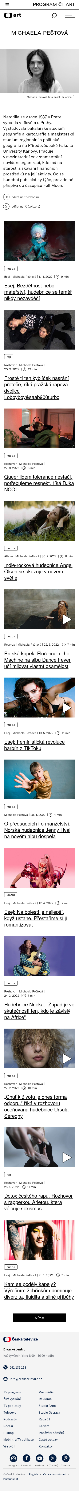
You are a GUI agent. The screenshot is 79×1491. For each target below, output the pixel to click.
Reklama (45, 1399)
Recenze (9, 644)
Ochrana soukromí (54, 1474)
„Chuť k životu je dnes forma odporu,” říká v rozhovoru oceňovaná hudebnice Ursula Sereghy (36, 1106)
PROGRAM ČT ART (54, 4)
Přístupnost (10, 1479)
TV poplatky (12, 1406)
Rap (9, 357)
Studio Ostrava (49, 1412)
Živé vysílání (12, 1399)
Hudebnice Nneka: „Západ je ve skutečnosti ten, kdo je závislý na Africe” (39, 1010)
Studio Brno (47, 1406)
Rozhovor (10, 365)
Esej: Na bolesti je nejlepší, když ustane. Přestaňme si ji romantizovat (35, 918)
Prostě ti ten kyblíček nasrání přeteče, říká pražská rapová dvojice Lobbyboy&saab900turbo (36, 387)
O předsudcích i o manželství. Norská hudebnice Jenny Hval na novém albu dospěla (37, 830)
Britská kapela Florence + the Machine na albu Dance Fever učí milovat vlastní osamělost (37, 659)
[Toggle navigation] (7, 5)
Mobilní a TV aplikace (18, 1439)
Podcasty (10, 1419)
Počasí (8, 1426)
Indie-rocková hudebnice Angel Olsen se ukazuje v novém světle (38, 571)
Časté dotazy (48, 1439)
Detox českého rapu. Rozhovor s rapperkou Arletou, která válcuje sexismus (38, 1202)
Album (8, 556)
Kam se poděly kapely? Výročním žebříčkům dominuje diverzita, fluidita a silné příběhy (39, 1290)
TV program (12, 1392)
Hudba (11, 269)
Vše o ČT (9, 1446)
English (33, 1474)
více (39, 1317)
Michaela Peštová (24, 276)
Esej (7, 276)
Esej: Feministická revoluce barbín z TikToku (34, 745)
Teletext (9, 1412)
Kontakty (45, 1446)
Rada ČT (45, 1419)
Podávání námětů (51, 1433)
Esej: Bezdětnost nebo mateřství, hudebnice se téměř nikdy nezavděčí (38, 292)
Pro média (46, 1392)
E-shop (8, 1433)
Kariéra (44, 1426)
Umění (11, 895)
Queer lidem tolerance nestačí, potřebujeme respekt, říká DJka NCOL (39, 483)
